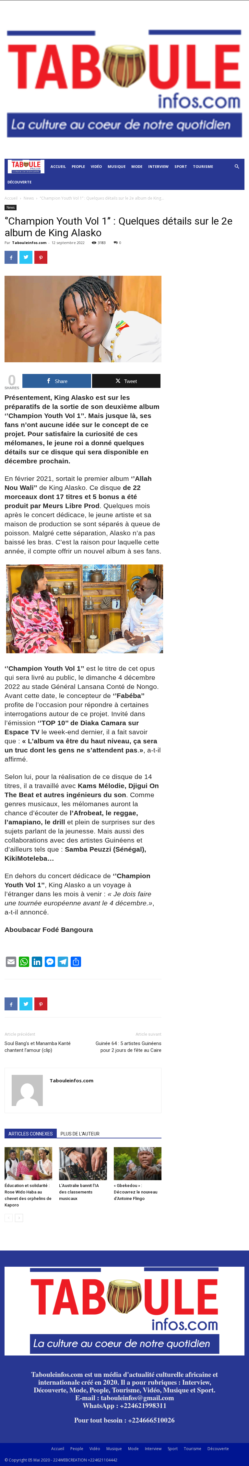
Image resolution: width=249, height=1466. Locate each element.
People (78, 166)
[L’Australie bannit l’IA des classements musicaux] (83, 1163)
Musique (116, 166)
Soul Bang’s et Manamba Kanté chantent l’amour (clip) (38, 1047)
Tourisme (203, 166)
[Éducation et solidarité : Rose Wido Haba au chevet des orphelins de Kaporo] (28, 1163)
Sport (180, 166)
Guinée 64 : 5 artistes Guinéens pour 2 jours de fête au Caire (128, 1047)
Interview (158, 166)
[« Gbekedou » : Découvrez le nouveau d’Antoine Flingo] (137, 1163)
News (29, 198)
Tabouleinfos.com (29, 242)
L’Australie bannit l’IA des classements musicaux (79, 1192)
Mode (136, 166)
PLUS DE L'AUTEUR (80, 1133)
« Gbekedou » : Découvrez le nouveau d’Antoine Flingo (135, 1192)
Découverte (19, 182)
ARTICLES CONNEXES (30, 1133)
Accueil (58, 166)
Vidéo (96, 166)
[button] (236, 167)
